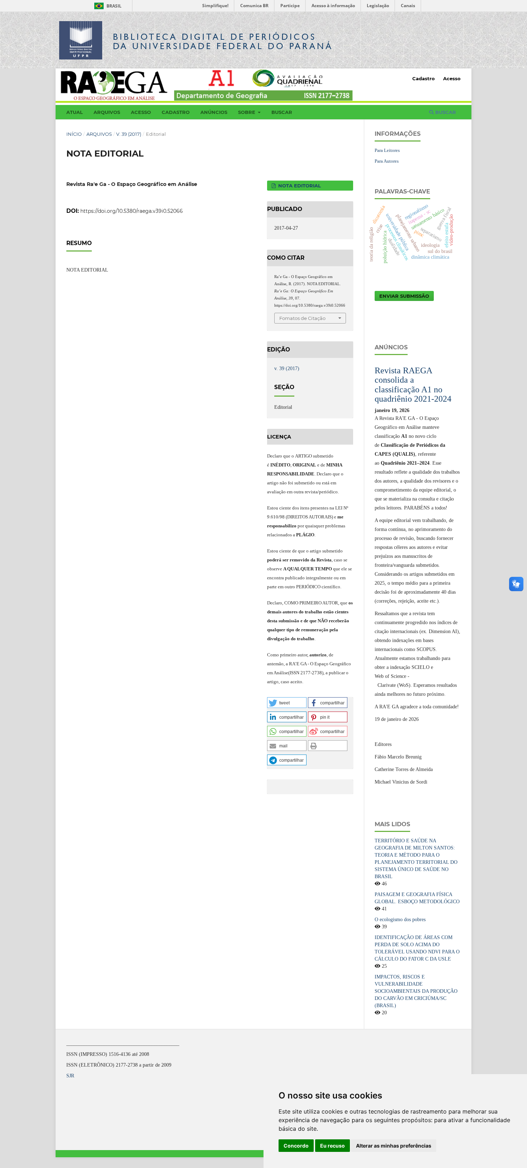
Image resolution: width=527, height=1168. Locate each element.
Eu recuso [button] (332, 1146)
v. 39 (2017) (128, 134)
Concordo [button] (296, 1146)
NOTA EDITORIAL (299, 185)
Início (74, 134)
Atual (74, 112)
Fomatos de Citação (302, 318)
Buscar (281, 112)
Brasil (106, 6)
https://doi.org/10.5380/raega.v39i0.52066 (131, 211)
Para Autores (387, 161)
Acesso (141, 112)
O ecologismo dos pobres (400, 919)
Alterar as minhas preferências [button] (393, 1146)
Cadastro (176, 112)
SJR (70, 1075)
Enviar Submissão (404, 296)
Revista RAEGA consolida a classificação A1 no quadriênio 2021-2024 (413, 384)
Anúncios (213, 112)
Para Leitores (387, 150)
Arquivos (107, 112)
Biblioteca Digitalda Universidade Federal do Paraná (223, 41)
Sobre (247, 112)
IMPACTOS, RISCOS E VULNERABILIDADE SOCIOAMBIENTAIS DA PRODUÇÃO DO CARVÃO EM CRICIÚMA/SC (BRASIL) (416, 991)
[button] (287, 702)
